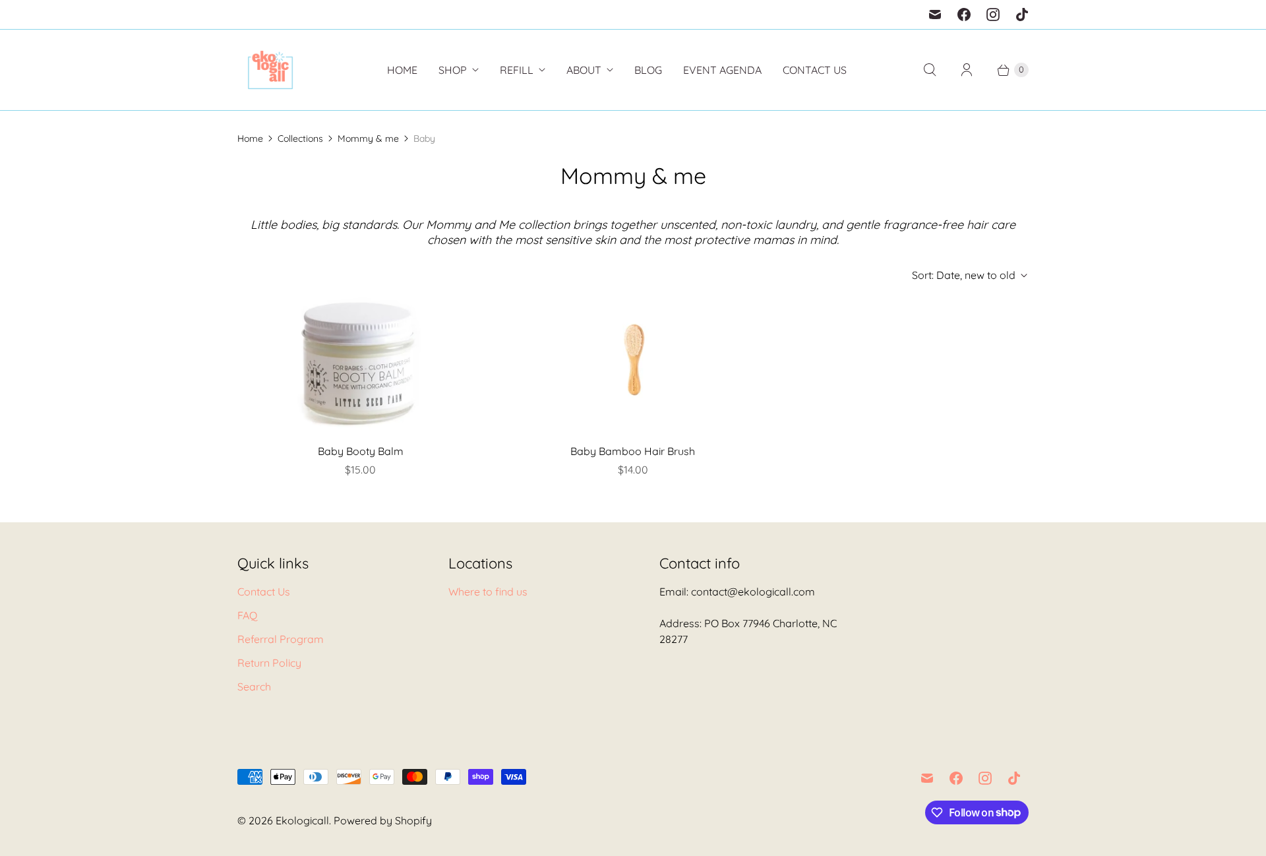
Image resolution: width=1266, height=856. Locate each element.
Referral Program (280, 639)
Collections (300, 138)
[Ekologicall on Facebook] (964, 14)
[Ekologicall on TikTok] (1022, 14)
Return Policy (269, 662)
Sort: (963, 275)
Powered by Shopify (383, 820)
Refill (516, 69)
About (583, 69)
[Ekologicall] (270, 70)
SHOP (452, 69)
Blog (648, 69)
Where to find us (488, 591)
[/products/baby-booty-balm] (360, 363)
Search (254, 686)
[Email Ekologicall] (935, 14)
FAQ (247, 615)
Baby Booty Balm (361, 451)
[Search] (929, 70)
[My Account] (966, 70)
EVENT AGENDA (722, 69)
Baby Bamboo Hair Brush (632, 451)
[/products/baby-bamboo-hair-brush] (633, 363)
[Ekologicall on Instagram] (993, 14)
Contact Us (815, 69)
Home (402, 69)
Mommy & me (368, 138)
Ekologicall (302, 820)
